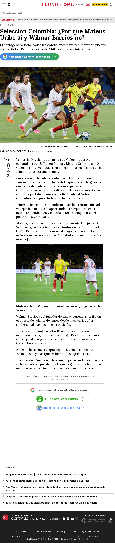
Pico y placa (78, 4)
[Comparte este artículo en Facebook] (8, 165)
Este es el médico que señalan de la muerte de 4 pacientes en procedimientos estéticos (57, 19)
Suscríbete (101, 4)
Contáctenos (21, 531)
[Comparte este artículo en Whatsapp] (8, 170)
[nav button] (4, 5)
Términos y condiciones (66, 531)
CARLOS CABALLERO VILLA (15, 151)
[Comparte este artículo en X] (8, 175)
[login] (111, 4)
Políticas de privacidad (41, 531)
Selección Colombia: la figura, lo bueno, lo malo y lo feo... (56, 196)
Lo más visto (9, 467)
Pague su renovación (89, 531)
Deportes (9, 25)
